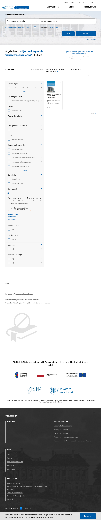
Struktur (49, 108)
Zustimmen (87, 516)
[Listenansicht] (57, 71)
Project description (13, 483)
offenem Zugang (54, 27)
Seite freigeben (81, 2)
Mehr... (25, 92)
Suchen (85, 34)
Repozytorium (90, 7)
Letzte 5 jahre (12, 219)
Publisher (10, 465)
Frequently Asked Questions (17, 496)
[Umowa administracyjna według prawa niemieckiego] (52, 87)
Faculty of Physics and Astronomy (66, 437)
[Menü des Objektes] (60, 83)
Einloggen (93, 2)
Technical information (15, 493)
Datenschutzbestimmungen (44, 517)
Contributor (11, 469)
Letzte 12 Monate (13, 214)
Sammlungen (53, 7)
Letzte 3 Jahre (12, 216)
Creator (9, 458)
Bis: (28, 198)
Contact (10, 499)
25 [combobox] (80, 69)
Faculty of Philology (61, 433)
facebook (27, 508)
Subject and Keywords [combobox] (16, 21)
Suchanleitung (91, 39)
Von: (9, 198)
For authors (11, 490)
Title (8, 454)
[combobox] (67, 21)
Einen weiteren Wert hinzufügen (18, 27)
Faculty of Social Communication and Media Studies (72, 441)
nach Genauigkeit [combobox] (59, 69)
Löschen (68, 34)
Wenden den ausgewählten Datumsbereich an (19, 208)
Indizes (71, 7)
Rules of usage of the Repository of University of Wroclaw (27, 486)
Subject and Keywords (15, 462)
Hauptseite (11, 421)
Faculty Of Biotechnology (63, 426)
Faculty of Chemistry (61, 430)
